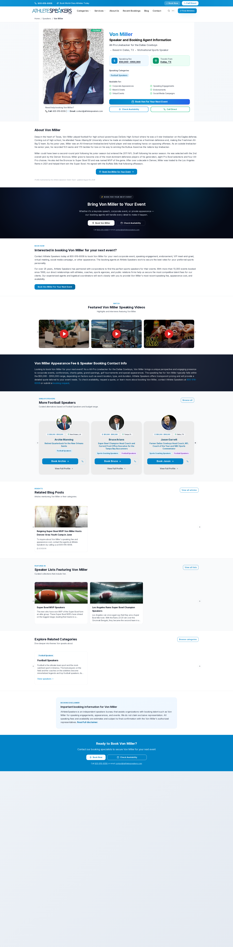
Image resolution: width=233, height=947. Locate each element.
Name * (70, 450)
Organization (124, 460)
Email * (121, 450)
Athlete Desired (125, 482)
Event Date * (72, 482)
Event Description (75, 492)
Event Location (74, 471)
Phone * (70, 460)
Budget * (122, 471)
